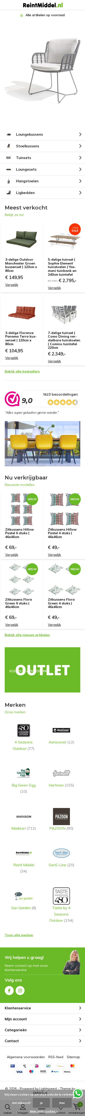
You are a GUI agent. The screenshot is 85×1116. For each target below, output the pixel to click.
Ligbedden (25, 192)
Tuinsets (23, 157)
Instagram (20, 990)
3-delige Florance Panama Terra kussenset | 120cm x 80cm (21, 338)
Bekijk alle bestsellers (22, 371)
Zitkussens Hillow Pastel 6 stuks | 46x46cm (19, 533)
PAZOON (61, 828)
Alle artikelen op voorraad (45, 15)
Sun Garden (23, 907)
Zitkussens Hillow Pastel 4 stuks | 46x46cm (62, 533)
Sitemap (73, 1057)
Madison (23, 828)
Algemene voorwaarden (26, 1057)
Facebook (9, 990)
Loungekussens (29, 134)
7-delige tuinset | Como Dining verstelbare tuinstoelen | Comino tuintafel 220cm (64, 340)
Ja (41, 1103)
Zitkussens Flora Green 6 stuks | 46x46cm (18, 603)
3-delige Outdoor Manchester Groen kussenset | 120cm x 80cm (21, 265)
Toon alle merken (19, 935)
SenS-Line (61, 864)
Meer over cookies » (44, 1111)
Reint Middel (23, 867)
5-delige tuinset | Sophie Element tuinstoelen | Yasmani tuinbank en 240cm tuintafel (62, 267)
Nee (62, 1103)
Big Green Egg (24, 788)
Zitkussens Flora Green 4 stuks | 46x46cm (61, 603)
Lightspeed (48, 1088)
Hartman (61, 785)
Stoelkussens (27, 146)
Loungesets (26, 169)
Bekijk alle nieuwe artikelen (27, 635)
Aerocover (61, 742)
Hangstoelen (27, 181)
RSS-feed (55, 1057)
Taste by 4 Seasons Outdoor (61, 914)
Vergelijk (11, 285)
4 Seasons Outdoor (23, 745)
